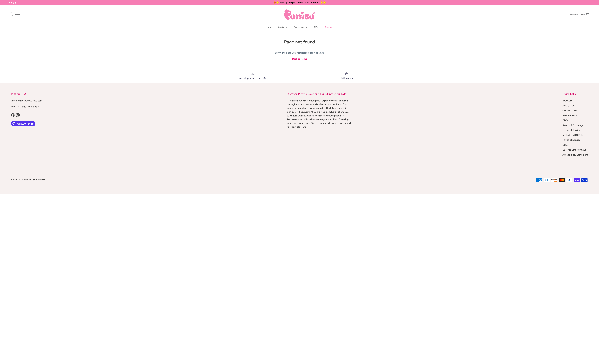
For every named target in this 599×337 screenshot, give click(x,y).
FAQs (565, 120)
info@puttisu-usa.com (30, 100)
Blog (565, 145)
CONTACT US (569, 110)
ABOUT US (568, 105)
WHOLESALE (569, 115)
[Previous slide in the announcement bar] (270, 2)
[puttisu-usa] (299, 14)
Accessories (299, 27)
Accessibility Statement (575, 154)
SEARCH (567, 100)
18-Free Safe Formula (574, 149)
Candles (328, 27)
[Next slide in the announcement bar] (328, 2)
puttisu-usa (23, 179)
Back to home (299, 58)
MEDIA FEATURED (572, 135)
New (269, 27)
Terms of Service (571, 130)
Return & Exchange (572, 125)
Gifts (316, 27)
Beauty (280, 27)
